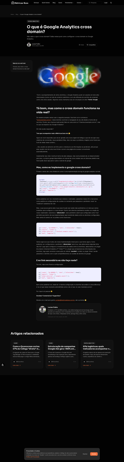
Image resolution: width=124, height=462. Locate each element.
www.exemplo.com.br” (44, 120)
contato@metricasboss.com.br (65, 300)
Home (12, 14)
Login (105, 2)
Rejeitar (85, 454)
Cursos (79, 2)
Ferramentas (68, 2)
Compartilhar (92, 45)
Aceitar (94, 454)
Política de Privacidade (32, 457)
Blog (17, 14)
